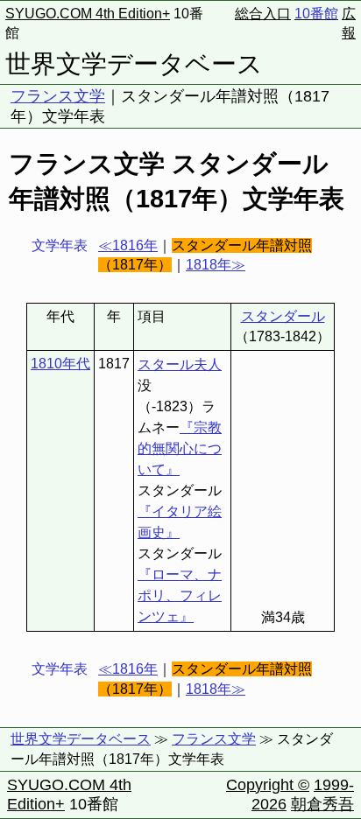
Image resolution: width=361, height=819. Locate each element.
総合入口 (263, 13)
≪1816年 (128, 245)
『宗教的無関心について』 (180, 448)
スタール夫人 (180, 364)
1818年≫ (215, 264)
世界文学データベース (134, 64)
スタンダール (283, 316)
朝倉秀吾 (322, 804)
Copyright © (267, 785)
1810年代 (60, 363)
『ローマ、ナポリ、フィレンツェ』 (180, 595)
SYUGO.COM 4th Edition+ (87, 13)
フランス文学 (58, 96)
